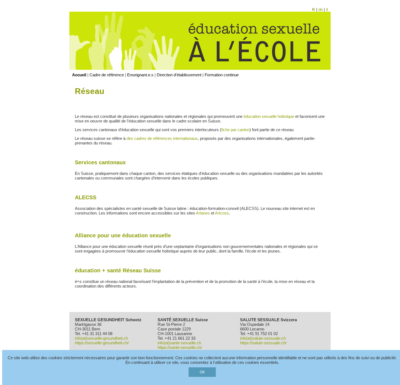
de (320, 9)
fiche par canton (235, 129)
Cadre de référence (107, 74)
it (327, 9)
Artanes (203, 213)
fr (313, 9)
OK (202, 372)
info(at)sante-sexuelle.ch (179, 342)
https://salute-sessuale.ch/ (263, 342)
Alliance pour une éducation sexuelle (123, 235)
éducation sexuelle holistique (269, 116)
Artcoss (222, 213)
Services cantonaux (100, 162)
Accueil (79, 74)
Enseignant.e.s (140, 74)
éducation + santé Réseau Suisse (119, 270)
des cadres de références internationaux (162, 138)
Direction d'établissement (179, 74)
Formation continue (222, 74)
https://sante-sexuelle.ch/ (180, 347)
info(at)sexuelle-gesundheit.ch (101, 338)
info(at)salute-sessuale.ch (263, 338)
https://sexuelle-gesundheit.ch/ (102, 342)
